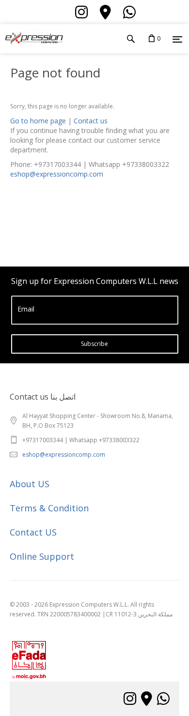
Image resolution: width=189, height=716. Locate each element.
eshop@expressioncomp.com (56, 174)
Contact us (91, 120)
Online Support (42, 556)
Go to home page (38, 120)
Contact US (33, 532)
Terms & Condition (49, 508)
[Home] (31, 38)
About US (29, 484)
